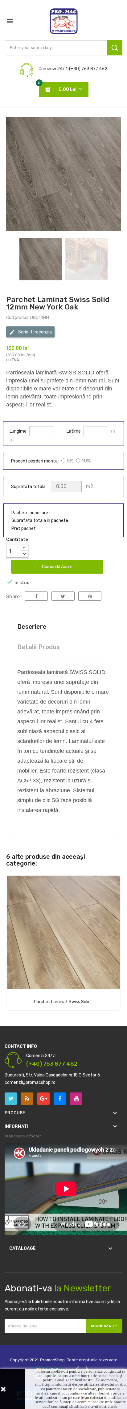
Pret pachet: (24, 528)
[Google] (27, 1098)
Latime (74, 431)
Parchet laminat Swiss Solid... (63, 1001)
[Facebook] (60, 1098)
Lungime (18, 431)
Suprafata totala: (29, 486)
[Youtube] (76, 1098)
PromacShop (52, 1360)
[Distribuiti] (36, 596)
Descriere (32, 626)
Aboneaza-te (104, 1326)
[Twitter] (11, 1098)
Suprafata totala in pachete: (40, 520)
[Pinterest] (89, 596)
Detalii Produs (38, 647)
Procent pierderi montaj (35, 461)
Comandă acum (57, 566)
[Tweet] (63, 596)
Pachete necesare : (30, 513)
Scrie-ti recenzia (34, 332)
